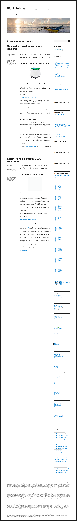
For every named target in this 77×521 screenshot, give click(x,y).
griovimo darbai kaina (23, 507)
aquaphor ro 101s (57, 435)
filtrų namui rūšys (61, 485)
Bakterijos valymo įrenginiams (15, 14)
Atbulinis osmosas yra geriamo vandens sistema (62, 115)
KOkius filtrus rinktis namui (58, 416)
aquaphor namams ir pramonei (26, 489)
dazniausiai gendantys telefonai (24, 496)
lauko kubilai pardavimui (54, 494)
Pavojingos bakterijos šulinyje (58, 317)
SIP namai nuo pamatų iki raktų (64, 499)
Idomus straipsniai (13, 506)
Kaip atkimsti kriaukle (57, 404)
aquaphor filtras (57, 433)
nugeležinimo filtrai (64, 457)
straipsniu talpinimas (62, 464)
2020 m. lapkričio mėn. (58, 226)
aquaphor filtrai (62, 431)
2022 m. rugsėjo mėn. (58, 208)
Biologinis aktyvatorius (57, 394)
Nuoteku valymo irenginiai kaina (45, 506)
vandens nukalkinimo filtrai (51, 487)
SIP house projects (33, 503)
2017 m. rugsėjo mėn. (58, 257)
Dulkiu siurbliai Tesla (57, 500)
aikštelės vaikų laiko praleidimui (62, 495)
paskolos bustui (37, 504)
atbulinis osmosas (64, 448)
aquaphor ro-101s (29, 490)
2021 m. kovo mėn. (57, 221)
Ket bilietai (56, 422)
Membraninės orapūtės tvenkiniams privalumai (24, 47)
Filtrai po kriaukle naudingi (58, 415)
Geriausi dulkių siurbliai (49, 500)
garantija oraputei (9, 56)
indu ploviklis (9, 507)
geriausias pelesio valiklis (18, 499)
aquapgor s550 (40, 490)
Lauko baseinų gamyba (57, 355)
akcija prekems (66, 513)
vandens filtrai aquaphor (63, 466)
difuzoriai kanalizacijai (63, 500)
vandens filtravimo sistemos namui (43, 484)
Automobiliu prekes (57, 326)
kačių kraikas (38, 513)
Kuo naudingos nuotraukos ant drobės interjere (61, 167)
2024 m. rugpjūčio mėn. (58, 202)
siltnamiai (50, 511)
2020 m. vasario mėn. (58, 229)
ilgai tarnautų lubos (22, 516)
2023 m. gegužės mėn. (58, 205)
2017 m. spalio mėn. (58, 256)
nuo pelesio (45, 509)
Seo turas (55, 336)
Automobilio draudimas (57, 297)
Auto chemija (56, 327)
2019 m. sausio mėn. (58, 243)
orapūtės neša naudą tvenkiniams (30, 146)
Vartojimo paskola (57, 316)
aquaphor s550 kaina (58, 441)
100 (54, 338)
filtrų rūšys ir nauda (27, 482)
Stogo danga (56, 366)
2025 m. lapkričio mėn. (58, 186)
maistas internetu (37, 514)
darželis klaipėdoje (60, 508)
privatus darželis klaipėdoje (20, 509)
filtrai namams (18, 484)
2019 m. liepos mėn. (58, 237)
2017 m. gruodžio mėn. (58, 253)
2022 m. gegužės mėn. (58, 211)
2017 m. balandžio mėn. (58, 261)
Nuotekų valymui (56, 335)
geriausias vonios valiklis (21, 497)
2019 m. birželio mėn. (58, 238)
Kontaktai (39, 14)
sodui (33, 511)
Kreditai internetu (41, 515)
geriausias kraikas (61, 513)
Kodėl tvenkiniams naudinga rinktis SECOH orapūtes (28, 97)
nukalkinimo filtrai (57, 459)
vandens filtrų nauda (46, 482)
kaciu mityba (49, 504)
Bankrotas (63, 504)
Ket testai (55, 421)
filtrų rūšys (63, 482)
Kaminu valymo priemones (60, 505)
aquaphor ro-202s (33, 492)
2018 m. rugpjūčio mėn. (58, 249)
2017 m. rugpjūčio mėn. (58, 258)
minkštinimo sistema (21, 482)
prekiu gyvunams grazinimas (21, 504)
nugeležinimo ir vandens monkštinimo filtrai (40, 487)
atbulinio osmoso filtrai (58, 482)
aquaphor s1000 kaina (58, 444)
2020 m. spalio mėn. (58, 227)
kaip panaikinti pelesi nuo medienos (50, 507)
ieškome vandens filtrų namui (59, 484)
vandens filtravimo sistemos (53, 483)
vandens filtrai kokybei (24, 484)
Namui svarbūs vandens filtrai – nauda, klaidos (61, 67)
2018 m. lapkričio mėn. (58, 246)
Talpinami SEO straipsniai (61, 141)
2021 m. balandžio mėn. (58, 220)
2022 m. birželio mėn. (58, 210)
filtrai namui (35, 486)
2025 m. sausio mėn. (58, 197)
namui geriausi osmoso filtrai (28, 486)
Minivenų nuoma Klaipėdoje (58, 346)
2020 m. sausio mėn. (58, 230)
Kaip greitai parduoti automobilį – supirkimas (61, 106)
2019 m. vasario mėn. (58, 242)
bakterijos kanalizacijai (58, 450)
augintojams (47, 514)
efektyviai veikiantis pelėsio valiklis (56, 498)
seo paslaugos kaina (63, 463)
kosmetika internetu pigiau (60, 507)
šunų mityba (30, 513)
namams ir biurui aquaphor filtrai (61, 490)
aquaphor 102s (24, 493)
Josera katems (62, 515)
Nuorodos (33, 14)
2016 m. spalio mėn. (58, 268)
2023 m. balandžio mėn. (58, 206)
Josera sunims (58, 515)
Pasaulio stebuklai (30, 506)
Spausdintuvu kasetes (13, 510)
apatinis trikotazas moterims (14, 508)
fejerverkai (30, 511)
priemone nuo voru (64, 493)
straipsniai (53, 514)
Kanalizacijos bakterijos (57, 395)
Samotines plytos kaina (57, 382)
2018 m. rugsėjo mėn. (58, 248)
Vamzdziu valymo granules (58, 403)
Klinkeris (18, 506)
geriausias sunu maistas (64, 511)
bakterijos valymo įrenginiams (59, 452)
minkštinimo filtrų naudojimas (13, 482)
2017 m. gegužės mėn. (58, 260)
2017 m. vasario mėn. (58, 263)
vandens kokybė (65, 470)
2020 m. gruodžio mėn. (58, 225)
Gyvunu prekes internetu (65, 514)
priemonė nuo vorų (15, 494)
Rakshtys (55, 298)
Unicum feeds (56, 296)
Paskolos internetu (54, 504)
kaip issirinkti (21, 505)
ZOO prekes (56, 308)
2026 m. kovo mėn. (57, 185)
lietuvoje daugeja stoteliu (43, 497)
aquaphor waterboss (58, 448)
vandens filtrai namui (58, 468)
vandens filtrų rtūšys (31, 485)
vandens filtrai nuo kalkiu (65, 468)
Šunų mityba (56, 309)
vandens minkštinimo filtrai (59, 486)
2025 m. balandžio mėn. (58, 194)
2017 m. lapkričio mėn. (58, 254)
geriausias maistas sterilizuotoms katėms (35, 496)
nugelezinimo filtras (57, 457)
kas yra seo (25, 494)
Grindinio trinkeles (57, 373)
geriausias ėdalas (42, 514)
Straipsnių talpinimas (26, 14)
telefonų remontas (21, 494)
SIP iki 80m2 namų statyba (42, 500)
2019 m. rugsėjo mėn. (58, 235)
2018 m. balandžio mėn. (58, 250)
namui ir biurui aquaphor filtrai (52, 490)
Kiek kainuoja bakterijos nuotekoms (17, 503)
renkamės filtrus (25, 514)
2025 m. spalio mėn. (58, 187)
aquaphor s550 (65, 439)
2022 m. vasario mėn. (58, 215)
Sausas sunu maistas (24, 515)
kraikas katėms (43, 513)
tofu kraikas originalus (13, 504)
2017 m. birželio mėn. (58, 259)
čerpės (65, 472)
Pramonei (8, 55)
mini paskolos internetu (43, 504)
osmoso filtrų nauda (52, 482)
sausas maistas (34, 513)
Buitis (8, 54)
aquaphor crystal (57, 431)
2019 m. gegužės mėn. (58, 239)
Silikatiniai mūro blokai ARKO (58, 384)
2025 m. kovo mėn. (57, 195)
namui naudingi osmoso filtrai (23, 483)
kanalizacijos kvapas (63, 510)
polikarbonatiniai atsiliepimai (40, 505)
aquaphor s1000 (64, 442)
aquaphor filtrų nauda (43, 489)
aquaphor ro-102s (34, 490)
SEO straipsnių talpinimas (16, 8)
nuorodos (59, 514)
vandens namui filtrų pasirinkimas (23, 485)
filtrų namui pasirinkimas (61, 483)
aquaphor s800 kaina (58, 442)
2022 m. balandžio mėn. (58, 212)
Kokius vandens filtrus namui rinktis (60, 91)
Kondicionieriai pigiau (57, 392)
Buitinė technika (56, 357)
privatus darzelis (42, 511)
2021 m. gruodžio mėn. (58, 217)
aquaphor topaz (64, 444)
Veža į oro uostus (56, 345)
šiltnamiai (46, 511)
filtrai (61, 453)
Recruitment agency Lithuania (58, 306)
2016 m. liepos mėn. (58, 271)
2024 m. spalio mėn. (58, 200)
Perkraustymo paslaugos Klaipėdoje (59, 356)
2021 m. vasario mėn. (58, 222)
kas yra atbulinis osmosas (15, 483)
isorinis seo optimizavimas (40, 499)
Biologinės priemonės (57, 393)
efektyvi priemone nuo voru (46, 498)
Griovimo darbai (66, 509)
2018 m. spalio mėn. (58, 247)
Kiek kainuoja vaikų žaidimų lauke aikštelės (31, 500)
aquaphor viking (65, 446)
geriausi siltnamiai (15, 505)
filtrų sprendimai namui (51, 484)
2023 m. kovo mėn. (57, 207)
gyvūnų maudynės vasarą (24, 513)
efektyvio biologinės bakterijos (23, 511)
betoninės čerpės (57, 453)
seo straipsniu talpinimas (23, 488)
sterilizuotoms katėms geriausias (61, 496)
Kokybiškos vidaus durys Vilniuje (60, 136)
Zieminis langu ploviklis (51, 503)
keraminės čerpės (65, 455)
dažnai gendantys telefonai (13, 497)
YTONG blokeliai (56, 385)
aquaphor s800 (64, 441)
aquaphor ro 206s (63, 437)
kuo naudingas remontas (22, 498)
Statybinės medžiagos (61, 97)
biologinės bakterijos (56, 510)
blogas (50, 514)
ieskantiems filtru (33, 510)
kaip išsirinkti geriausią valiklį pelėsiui (37, 495)
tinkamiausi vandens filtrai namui (32, 484)
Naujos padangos (53, 515)
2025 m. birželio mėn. (58, 191)
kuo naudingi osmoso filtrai (45, 483)
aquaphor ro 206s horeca (58, 439)
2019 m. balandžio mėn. (58, 240)
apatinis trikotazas (35, 507)
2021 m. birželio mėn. (58, 218)
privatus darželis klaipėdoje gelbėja (52, 508)
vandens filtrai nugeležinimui (13, 487)
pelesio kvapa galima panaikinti (56, 493)
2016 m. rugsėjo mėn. (58, 269)
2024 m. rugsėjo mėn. (58, 201)
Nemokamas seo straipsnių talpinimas (41, 503)
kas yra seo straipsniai (25, 499)
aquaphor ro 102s (57, 437)
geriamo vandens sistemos (63, 487)
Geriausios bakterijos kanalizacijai (59, 372)
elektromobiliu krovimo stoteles (30, 504)
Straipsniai (55, 318)
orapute (14, 56)
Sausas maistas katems (31, 515)
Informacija (11, 54)
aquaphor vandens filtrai (58, 446)
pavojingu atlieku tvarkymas (16, 507)
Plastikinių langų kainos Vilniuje (63, 279)
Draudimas (55, 299)
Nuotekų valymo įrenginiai (58, 396)
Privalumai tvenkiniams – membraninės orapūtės (28, 219)
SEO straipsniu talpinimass (51, 509)
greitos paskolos (27, 516)
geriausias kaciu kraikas (16, 496)
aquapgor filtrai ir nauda (55, 489)
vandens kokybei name (37, 485)
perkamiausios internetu (55, 513)
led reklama (12, 514)
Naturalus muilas (56, 343)
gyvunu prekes (54, 511)
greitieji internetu (32, 516)
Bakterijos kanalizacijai (61, 173)
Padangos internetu (47, 515)
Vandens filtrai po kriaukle (58, 307)
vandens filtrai (57, 466)
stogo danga (56, 464)
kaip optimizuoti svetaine (55, 499)
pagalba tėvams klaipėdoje (35, 508)
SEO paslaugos (59, 132)
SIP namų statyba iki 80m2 (21, 500)
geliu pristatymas (29, 507)
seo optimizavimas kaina (62, 461)
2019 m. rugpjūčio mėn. (58, 236)
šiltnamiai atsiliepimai (48, 505)
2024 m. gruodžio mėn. (58, 198)
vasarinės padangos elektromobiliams (62, 497)
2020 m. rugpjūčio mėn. (58, 228)
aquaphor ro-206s (50, 492)
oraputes (12, 61)
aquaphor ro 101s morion (64, 435)
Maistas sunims (9, 515)
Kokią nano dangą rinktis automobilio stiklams (61, 177)
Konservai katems (18, 515)
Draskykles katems (13, 516)
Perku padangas (36, 515)
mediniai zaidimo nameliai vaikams (22, 510)
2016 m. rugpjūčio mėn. (58, 270)
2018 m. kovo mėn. (57, 251)
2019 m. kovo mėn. (57, 241)
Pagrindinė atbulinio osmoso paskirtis (60, 76)
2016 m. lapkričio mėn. (58, 267)
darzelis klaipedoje (28, 508)
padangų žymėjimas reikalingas (51, 497)
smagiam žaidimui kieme (53, 495)
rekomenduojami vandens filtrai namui (46, 485)
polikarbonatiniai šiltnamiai (27, 505)
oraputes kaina (9, 62)
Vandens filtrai (59, 112)
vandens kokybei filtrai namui (13, 485)
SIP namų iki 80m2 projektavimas (12, 500)
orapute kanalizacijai (10, 58)
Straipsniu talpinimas (61, 121)
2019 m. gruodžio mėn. (58, 231)
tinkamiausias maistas (31, 514)
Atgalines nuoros (56, 414)
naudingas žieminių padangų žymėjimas (12, 498)
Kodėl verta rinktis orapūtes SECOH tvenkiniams (25, 160)
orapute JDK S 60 (60, 506)
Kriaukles (55, 323)
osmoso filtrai (63, 459)
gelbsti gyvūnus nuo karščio (16, 513)
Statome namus (56, 406)
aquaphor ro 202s (29, 493)
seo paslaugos (57, 463)
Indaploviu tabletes (57, 402)
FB (7, 14)
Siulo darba (56, 305)
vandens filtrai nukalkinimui (39, 482)
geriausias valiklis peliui (38, 498)
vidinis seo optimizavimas (48, 499)
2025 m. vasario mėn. (58, 196)
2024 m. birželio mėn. (58, 204)
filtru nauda (42, 510)
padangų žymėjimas (44, 496)
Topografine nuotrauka (57, 413)
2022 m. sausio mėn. (58, 216)
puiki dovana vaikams (46, 495)
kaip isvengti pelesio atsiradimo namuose (25, 495)
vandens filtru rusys (19, 490)
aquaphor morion (62, 433)
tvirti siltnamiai (33, 505)
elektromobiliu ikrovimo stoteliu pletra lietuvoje (32, 497)
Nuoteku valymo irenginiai (54, 506)
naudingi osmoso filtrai (37, 483)
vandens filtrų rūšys (52, 486)
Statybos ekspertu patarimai (59, 509)
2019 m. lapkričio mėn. (58, 232)
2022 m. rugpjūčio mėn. (58, 209)
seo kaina (56, 461)
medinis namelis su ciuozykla (14, 511)
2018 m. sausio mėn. (58, 252)
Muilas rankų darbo (57, 354)
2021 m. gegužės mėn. (58, 219)
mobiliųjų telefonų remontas (52, 496)
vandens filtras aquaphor (58, 470)
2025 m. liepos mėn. (58, 190)
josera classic (12, 499)
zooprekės (8, 514)
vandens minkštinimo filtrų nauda (23, 487)
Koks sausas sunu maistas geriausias (59, 315)
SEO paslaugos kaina (57, 377)
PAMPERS (55, 353)
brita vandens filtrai (37, 511)
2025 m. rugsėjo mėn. (58, 188)
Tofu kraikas (13, 515)
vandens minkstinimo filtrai (59, 472)
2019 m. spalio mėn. (58, 233)
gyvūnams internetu (48, 513)
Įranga (14, 54)
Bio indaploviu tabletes (57, 405)
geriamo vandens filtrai (58, 455)
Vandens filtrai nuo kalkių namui (59, 114)
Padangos (17, 516)
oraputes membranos (66, 506)
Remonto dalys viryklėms (26, 503)
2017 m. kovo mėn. (57, 262)
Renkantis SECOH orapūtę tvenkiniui (26, 227)
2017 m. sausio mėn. (58, 264)
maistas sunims (59, 511)
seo (66, 459)
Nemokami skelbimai (57, 295)
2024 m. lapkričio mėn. (58, 199)
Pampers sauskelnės (57, 344)
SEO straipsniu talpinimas (24, 150)
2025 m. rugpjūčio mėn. (58, 189)
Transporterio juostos (57, 367)
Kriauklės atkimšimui (57, 365)
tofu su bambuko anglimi (58, 503)
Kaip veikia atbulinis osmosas (59, 75)
